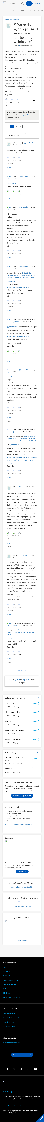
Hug (18, 102)
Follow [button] (35, 703)
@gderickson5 (28, 143)
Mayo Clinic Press (8, 1022)
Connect (11, 3)
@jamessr (24, 555)
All (38, 698)
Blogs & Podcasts (36, 10)
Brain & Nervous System (14, 730)
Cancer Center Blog (9, 1013)
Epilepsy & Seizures (12, 20)
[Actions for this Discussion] (37, 99)
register (26, 679)
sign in (17, 679)
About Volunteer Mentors (10, 980)
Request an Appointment (22, 1055)
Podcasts (8, 768)
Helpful (12, 102)
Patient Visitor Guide (9, 1026)
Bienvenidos (22, 940)
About (5, 967)
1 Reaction (10, 163)
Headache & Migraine (13, 739)
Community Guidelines (10, 984)
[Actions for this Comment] (35, 158)
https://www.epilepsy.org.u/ (18, 287)
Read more (22, 871)
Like (7, 102)
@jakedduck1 (23, 176)
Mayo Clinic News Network (11, 1043)
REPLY (9, 168)
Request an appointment (22, 796)
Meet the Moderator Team (11, 976)
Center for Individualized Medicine (13, 1018)
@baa (20, 486)
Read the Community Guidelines (18, 824)
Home (5, 10)
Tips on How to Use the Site (22, 887)
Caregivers (9, 721)
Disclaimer (6, 989)
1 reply (9, 421)
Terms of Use (7, 1106)
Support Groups (18, 10)
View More (22, 670)
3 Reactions (10, 539)
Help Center (6, 993)
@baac (9, 638)
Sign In (37, 3)
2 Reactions (9, 106)
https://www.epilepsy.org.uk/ (18, 336)
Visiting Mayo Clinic (12, 712)
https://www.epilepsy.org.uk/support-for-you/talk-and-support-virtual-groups (22, 460)
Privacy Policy (18, 1106)
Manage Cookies (28, 1106)
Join (29, 3)
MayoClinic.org (7, 1092)
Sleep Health (10, 703)
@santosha (11, 281)
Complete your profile (22, 906)
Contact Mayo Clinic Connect (12, 997)
